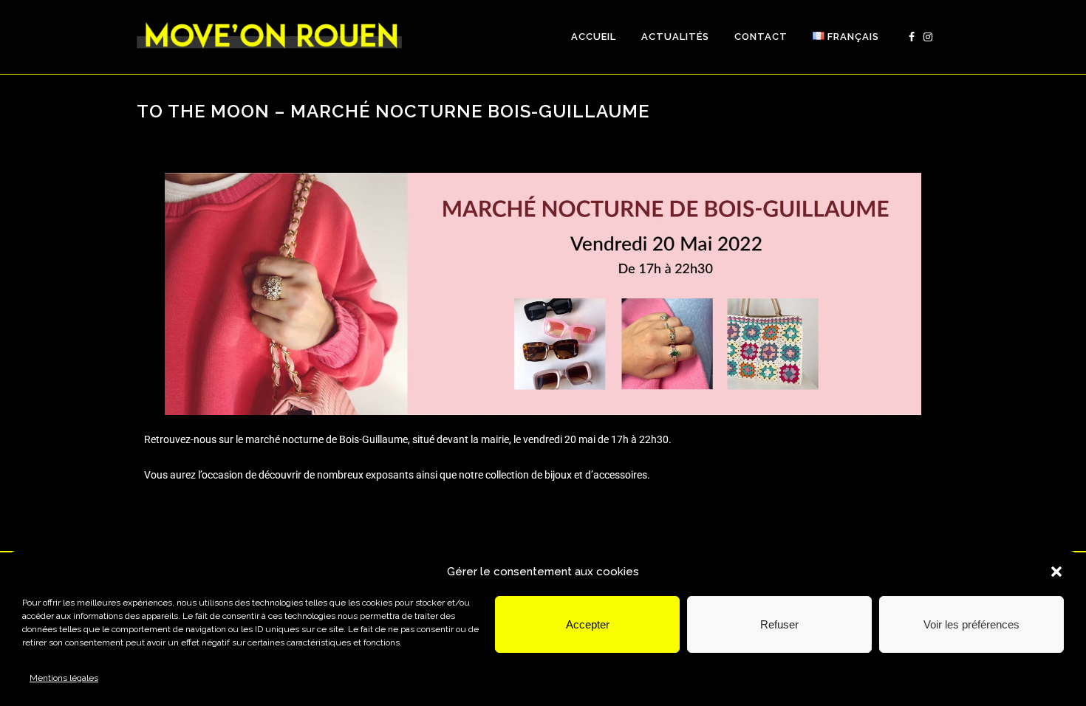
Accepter (587, 624)
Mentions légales (64, 678)
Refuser (779, 624)
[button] (1056, 571)
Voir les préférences (971, 624)
